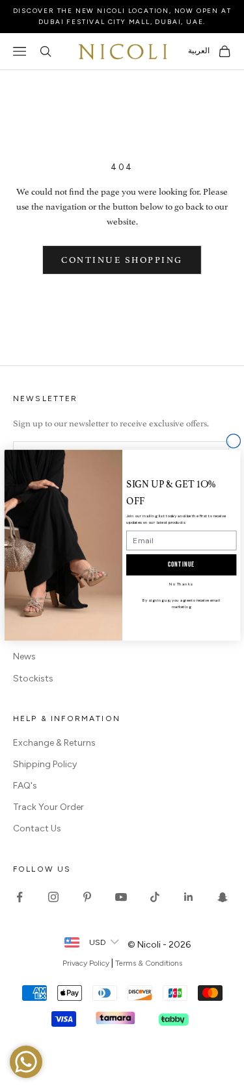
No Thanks (181, 584)
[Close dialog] (233, 441)
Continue (181, 565)
